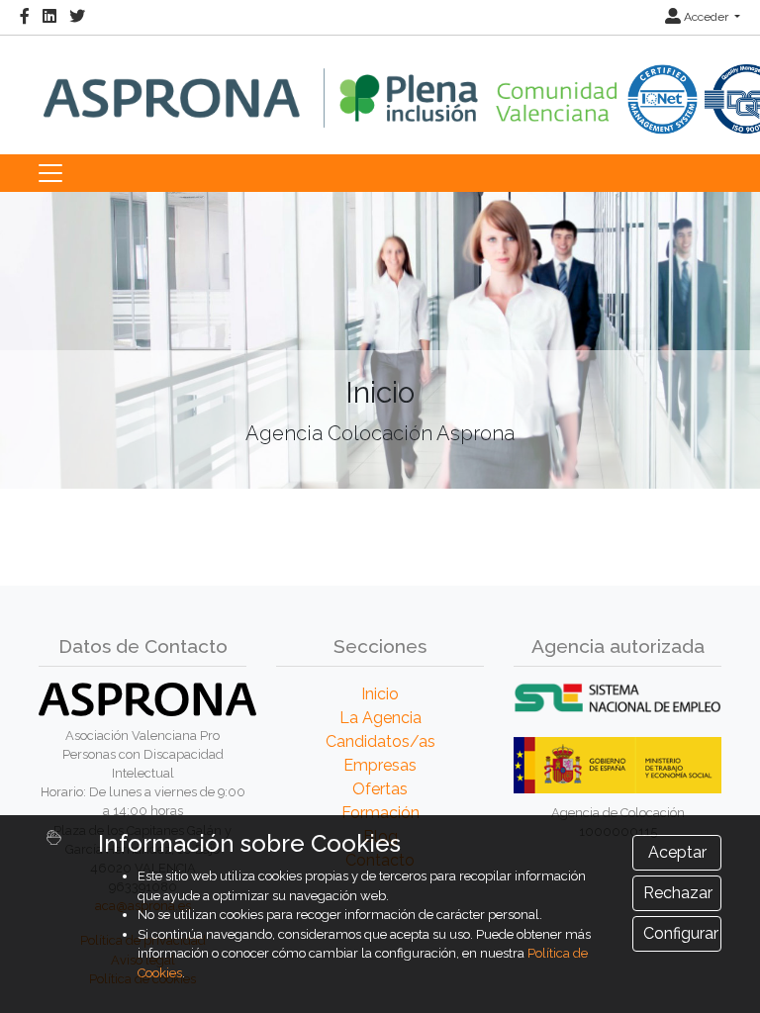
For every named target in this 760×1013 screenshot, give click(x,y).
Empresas (380, 765)
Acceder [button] (706, 17)
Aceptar (677, 852)
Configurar (680, 933)
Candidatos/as (380, 741)
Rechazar (677, 892)
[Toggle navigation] (50, 173)
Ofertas (380, 789)
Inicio (380, 694)
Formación (380, 812)
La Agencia (380, 717)
